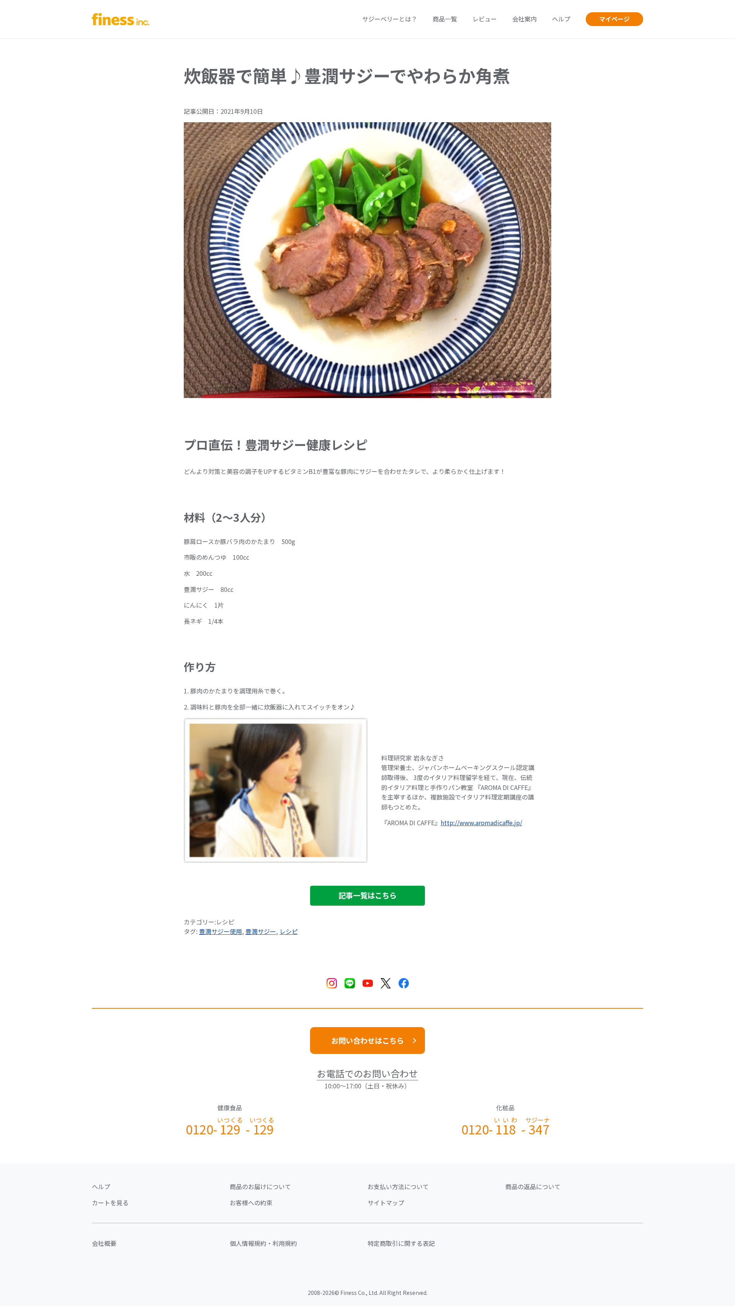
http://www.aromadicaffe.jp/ (481, 822)
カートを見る (110, 1202)
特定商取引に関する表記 (401, 1243)
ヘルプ (561, 18)
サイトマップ (386, 1202)
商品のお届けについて (260, 1186)
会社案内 (524, 18)
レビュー (484, 18)
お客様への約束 (251, 1202)
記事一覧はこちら (367, 895)
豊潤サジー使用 (220, 931)
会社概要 (104, 1243)
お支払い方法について (398, 1186)
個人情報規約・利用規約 (263, 1243)
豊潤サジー (260, 931)
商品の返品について (532, 1186)
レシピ (288, 931)
